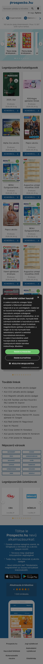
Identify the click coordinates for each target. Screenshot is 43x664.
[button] (21, 363)
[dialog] (21, 332)
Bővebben (19, 346)
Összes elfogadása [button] (22, 352)
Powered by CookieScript (30, 367)
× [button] (38, 297)
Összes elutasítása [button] (22, 358)
